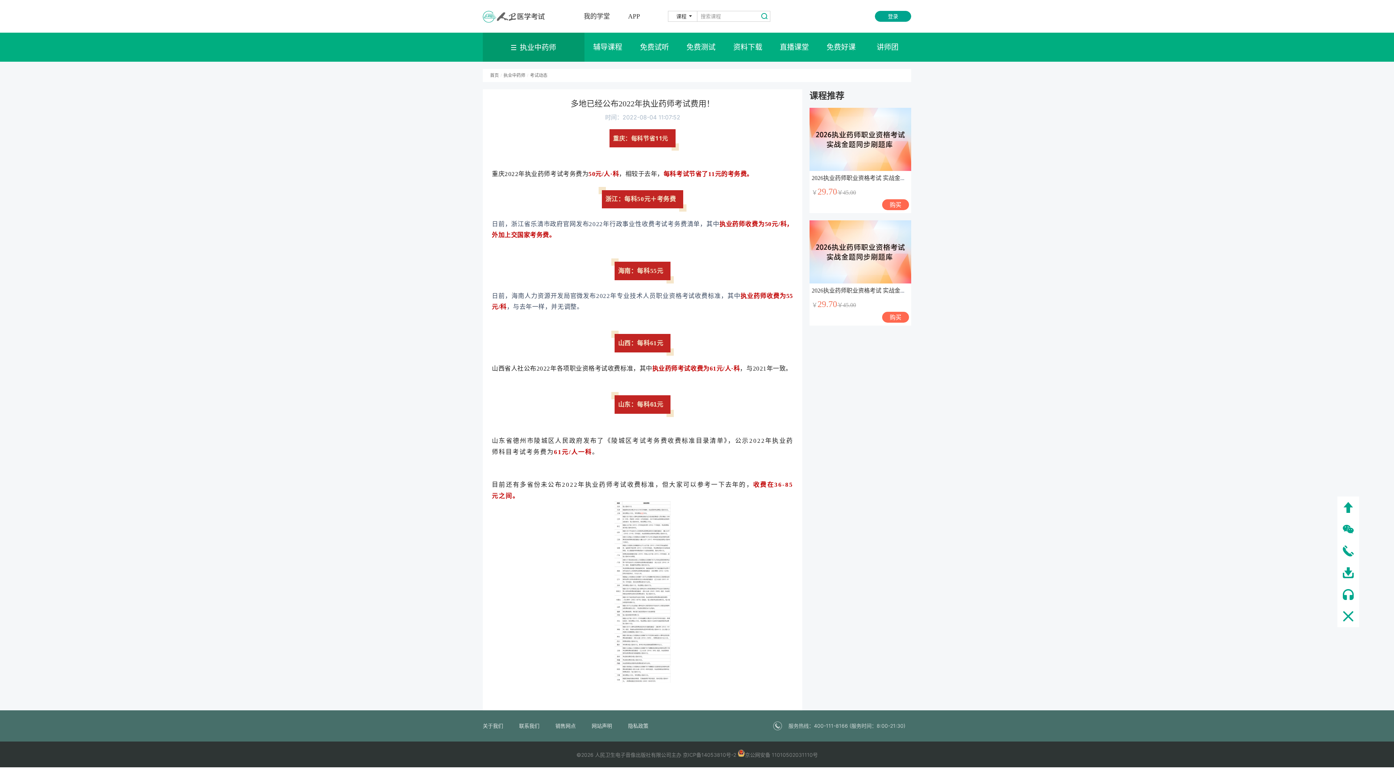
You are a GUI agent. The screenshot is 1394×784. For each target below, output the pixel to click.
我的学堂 (597, 16)
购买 (895, 204)
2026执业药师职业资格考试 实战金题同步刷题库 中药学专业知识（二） (903, 290)
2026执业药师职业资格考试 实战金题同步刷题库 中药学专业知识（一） (903, 178)
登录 (893, 16)
